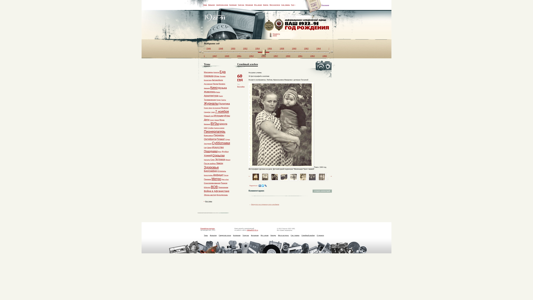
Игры (227, 115)
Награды (207, 160)
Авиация (207, 88)
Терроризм (223, 187)
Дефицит (218, 175)
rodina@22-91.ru (252, 230)
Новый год (208, 116)
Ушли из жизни (219, 128)
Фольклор (211, 5)
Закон (219, 163)
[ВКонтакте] (259, 186)
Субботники (221, 143)
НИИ (205, 128)
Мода (221, 120)
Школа (223, 123)
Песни (226, 175)
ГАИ (205, 147)
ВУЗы (215, 123)
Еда (223, 72)
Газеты (223, 100)
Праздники (211, 151)
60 (240, 77)
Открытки (218, 155)
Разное (224, 183)
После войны (210, 163)
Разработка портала (207, 228)
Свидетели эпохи (222, 5)
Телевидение (210, 100)
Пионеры (219, 135)
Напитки (216, 72)
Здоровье (211, 167)
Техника (222, 76)
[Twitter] (262, 186)
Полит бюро (208, 108)
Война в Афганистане (216, 191)
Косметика (207, 80)
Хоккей (208, 155)
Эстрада (220, 159)
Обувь (216, 76)
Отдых (227, 139)
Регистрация (325, 5)
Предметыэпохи (276, 34)
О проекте (320, 235)
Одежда (208, 76)
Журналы (211, 103)
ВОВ (214, 187)
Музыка (222, 88)
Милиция (207, 124)
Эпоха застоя (210, 195)
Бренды (265, 5)
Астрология (217, 108)
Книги (218, 92)
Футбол (225, 151)
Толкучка (241, 5)
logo (215, 18)
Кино (214, 87)
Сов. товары (285, 5)
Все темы (208, 201)
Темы (205, 5)
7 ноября (222, 111)
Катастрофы (208, 175)
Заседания (208, 143)
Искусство (218, 147)
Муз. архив (258, 5)
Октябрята (210, 139)
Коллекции (233, 5)
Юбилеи (207, 187)
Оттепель (221, 171)
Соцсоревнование (212, 183)
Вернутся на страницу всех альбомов (265, 204)
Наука (215, 84)
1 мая (213, 112)
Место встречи (275, 5)
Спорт (212, 120)
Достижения (208, 84)
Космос (222, 84)
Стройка (210, 128)
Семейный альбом (308, 235)
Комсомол (208, 135)
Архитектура (211, 95)
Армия (216, 120)
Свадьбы (207, 112)
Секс (212, 159)
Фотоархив (249, 5)
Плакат (221, 139)
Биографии (241, 86)
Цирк (209, 147)
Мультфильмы (222, 195)
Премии (207, 179)
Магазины (208, 72)
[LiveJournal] (265, 186)
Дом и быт (225, 179)
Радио (218, 100)
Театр (221, 96)
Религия (224, 108)
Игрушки (219, 115)
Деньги (227, 160)
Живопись (210, 91)
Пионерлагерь (214, 131)
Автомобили (217, 80)
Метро (216, 179)
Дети (206, 119)
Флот (220, 151)
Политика (224, 103)
